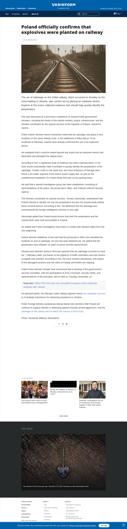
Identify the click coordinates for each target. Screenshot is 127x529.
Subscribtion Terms (72, 511)
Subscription (10, 8)
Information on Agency (73, 505)
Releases (25, 517)
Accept (104, 526)
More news (63, 416)
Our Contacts (70, 508)
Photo (24, 508)
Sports (25, 14)
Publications (26, 502)
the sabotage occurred (94, 293)
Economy (16, 14)
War (7, 14)
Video (23, 511)
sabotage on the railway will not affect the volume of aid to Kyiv (52, 311)
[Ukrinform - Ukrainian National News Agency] (63, 4)
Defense (47, 520)
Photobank (32, 8)
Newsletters (21, 8)
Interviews (26, 505)
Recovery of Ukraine (51, 508)
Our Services (70, 514)
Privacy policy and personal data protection (74, 517)
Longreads (26, 514)
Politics (46, 511)
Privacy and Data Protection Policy (82, 526)
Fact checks (48, 517)
